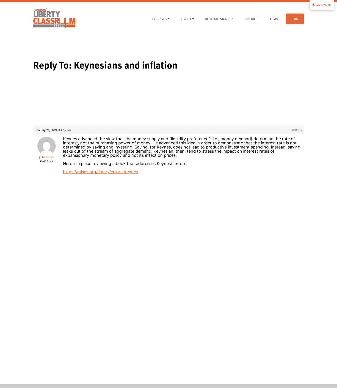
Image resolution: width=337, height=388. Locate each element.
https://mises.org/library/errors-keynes (100, 171)
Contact (251, 19)
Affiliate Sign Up (219, 19)
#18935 (297, 130)
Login (273, 19)
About (185, 19)
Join (295, 19)
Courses (159, 19)
